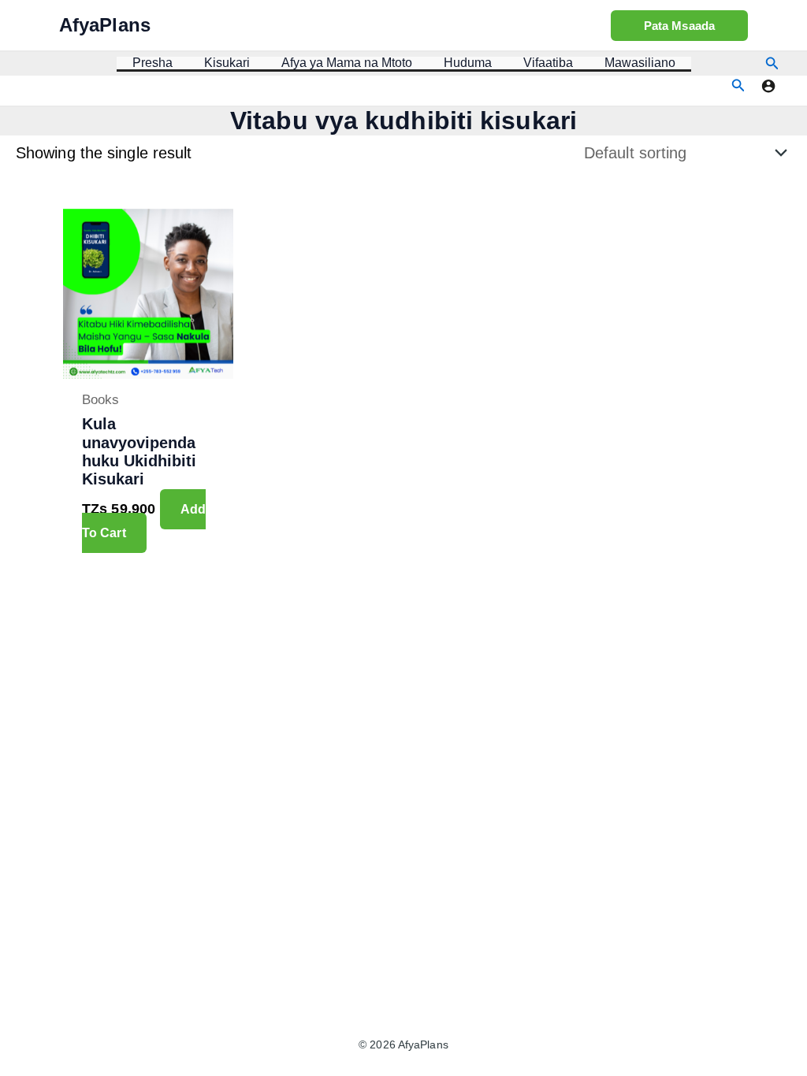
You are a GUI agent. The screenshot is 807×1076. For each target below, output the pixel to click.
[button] (679, 25)
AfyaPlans (105, 24)
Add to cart (144, 521)
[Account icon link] (768, 86)
